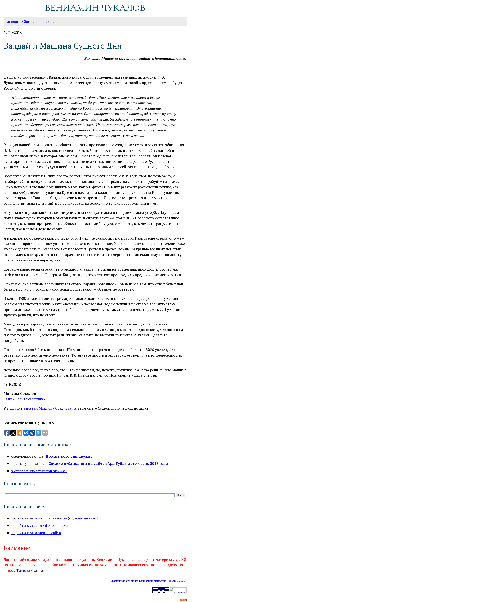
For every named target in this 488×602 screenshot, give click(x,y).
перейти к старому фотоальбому (39, 525)
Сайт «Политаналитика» (25, 399)
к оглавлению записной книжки (39, 470)
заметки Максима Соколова (47, 408)
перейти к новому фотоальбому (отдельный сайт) (54, 518)
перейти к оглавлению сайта (36, 532)
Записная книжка (39, 21)
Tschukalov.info (29, 570)
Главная (12, 21)
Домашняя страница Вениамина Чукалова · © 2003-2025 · (149, 581)
